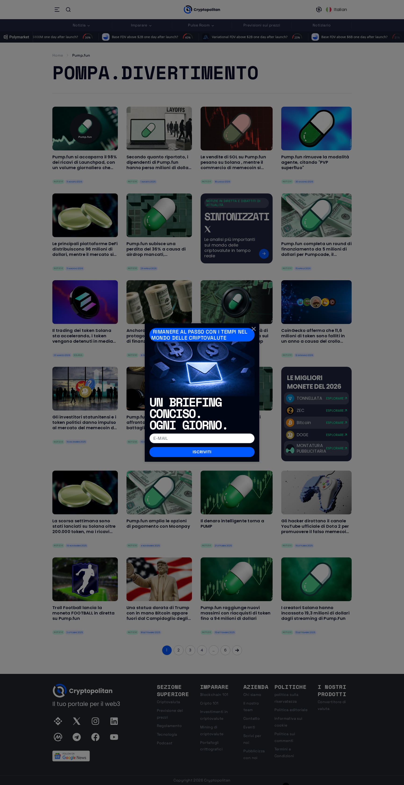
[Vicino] (253, 328)
